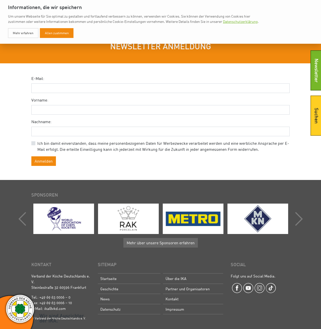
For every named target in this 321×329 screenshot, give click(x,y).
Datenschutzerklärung (240, 21)
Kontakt (172, 299)
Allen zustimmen (57, 33)
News (105, 299)
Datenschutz (110, 309)
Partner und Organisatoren (188, 289)
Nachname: (41, 121)
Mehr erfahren (23, 33)
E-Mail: (37, 78)
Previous (24, 218)
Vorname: (39, 100)
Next (298, 218)
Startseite (108, 278)
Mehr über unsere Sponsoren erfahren (161, 242)
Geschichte (109, 289)
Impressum (175, 309)
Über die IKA (176, 278)
